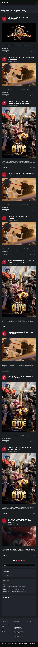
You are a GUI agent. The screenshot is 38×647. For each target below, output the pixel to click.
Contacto (3, 626)
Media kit (3, 631)
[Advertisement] (19, 608)
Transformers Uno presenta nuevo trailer (20, 377)
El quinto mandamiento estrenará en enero (12, 584)
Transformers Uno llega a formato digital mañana (19, 102)
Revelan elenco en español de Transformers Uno (21, 261)
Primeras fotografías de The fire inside (20, 333)
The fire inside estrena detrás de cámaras (21, 58)
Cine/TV (16, 61)
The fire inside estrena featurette (18, 18)
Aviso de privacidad (5, 624)
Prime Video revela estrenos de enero (11, 591)
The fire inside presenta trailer (18, 217)
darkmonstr (10, 61)
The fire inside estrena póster (21, 173)
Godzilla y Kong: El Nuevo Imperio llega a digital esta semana (20, 520)
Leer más (5, 51)
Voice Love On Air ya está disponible (11, 586)
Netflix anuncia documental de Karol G (11, 589)
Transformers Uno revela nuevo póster (19, 448)
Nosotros (3, 629)
